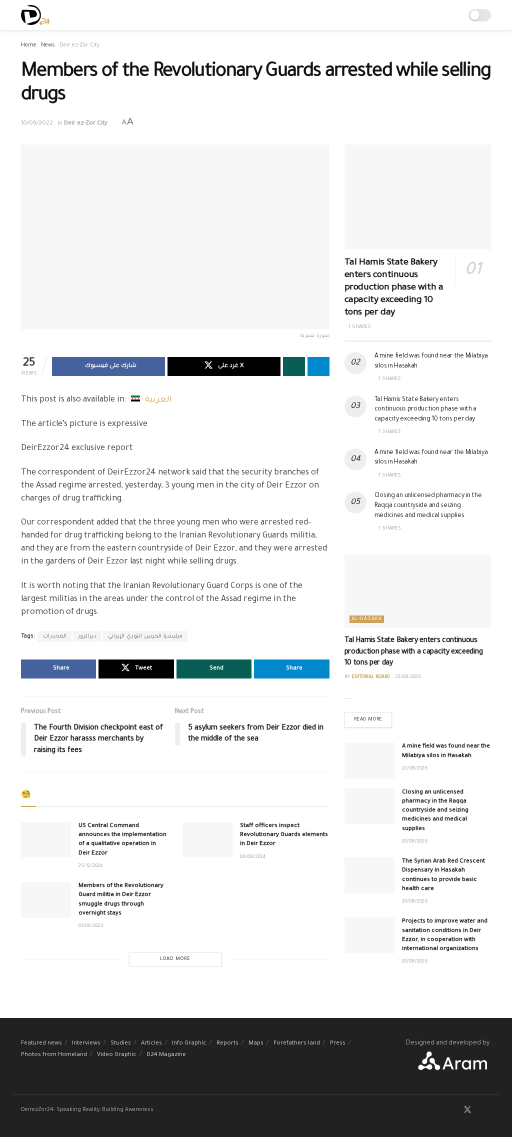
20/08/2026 (415, 841)
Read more (373, 717)
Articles (151, 1043)
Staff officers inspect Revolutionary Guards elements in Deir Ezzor (284, 835)
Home (28, 45)
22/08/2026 (409, 677)
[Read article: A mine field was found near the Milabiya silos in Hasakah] (369, 760)
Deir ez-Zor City (80, 45)
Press (338, 1043)
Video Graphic (116, 1055)
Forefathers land (297, 1043)
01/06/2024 (91, 926)
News (48, 45)
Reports (227, 1043)
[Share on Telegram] (319, 366)
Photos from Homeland (54, 1055)
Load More (175, 959)
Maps (256, 1043)
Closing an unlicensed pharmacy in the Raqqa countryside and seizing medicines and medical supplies (428, 505)
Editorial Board (371, 677)
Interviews (86, 1043)
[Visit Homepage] (35, 15)
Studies (120, 1043)
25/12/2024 (90, 866)
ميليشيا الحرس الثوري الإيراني (145, 637)
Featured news (41, 1043)
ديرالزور (87, 637)
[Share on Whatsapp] (294, 366)
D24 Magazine (166, 1055)
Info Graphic (189, 1043)
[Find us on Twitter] (468, 1111)
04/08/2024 (253, 857)
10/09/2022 (37, 123)
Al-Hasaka (367, 619)
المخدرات (54, 637)
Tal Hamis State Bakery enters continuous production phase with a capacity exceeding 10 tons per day (394, 288)
